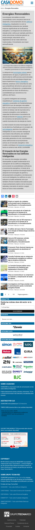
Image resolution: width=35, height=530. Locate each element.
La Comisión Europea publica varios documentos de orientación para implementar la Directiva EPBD (19, 267)
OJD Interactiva (22, 403)
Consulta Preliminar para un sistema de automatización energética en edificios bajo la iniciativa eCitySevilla (20, 258)
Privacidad (9, 526)
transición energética (25, 145)
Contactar (26, 526)
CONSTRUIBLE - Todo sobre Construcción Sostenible (16, 490)
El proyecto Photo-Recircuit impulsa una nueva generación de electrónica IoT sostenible (20, 249)
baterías (20, 117)
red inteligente (7, 129)
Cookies (17, 526)
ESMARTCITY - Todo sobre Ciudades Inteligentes (14, 498)
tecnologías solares (20, 72)
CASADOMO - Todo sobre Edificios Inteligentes (14, 487)
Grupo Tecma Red (20, 477)
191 (14, 294)
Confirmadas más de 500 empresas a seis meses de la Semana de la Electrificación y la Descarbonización (20, 221)
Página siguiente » (23, 294)
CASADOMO (12, 3)
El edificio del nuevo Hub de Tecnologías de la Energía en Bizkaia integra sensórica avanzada (21, 230)
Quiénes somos (11, 520)
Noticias (10, 207)
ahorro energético (22, 81)
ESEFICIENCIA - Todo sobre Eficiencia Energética (14, 494)
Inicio (2, 8)
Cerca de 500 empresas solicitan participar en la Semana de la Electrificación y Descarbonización (19, 240)
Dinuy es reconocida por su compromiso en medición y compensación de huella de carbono (20, 276)
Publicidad (22, 520)
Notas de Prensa (9, 523)
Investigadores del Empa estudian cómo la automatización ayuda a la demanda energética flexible (20, 286)
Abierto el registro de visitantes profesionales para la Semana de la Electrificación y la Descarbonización (19, 203)
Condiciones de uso (22, 523)
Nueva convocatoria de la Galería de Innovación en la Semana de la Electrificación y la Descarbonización (19, 212)
